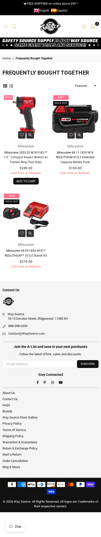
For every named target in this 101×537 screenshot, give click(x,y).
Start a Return (11, 454)
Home (6, 58)
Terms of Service (14, 430)
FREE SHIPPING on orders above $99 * (52, 3)
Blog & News (11, 467)
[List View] (11, 85)
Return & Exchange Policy (20, 448)
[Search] (14, 26)
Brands (7, 411)
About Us (8, 393)
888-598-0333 (17, 326)
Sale (8, 97)
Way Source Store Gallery (20, 417)
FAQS (6, 405)
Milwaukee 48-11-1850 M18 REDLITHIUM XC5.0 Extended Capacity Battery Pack (75, 157)
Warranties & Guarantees (19, 442)
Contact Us (10, 399)
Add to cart (26, 181)
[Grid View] (5, 85)
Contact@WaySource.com (26, 333)
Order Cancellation (15, 461)
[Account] (84, 26)
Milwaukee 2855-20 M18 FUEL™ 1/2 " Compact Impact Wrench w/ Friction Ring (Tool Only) (26, 157)
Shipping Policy (13, 436)
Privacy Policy (12, 423)
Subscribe (88, 364)
